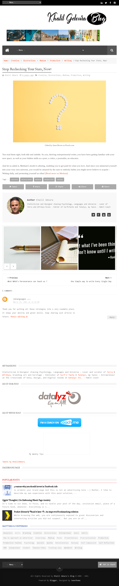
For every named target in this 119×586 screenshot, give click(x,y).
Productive (55, 61)
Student (26, 548)
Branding (27, 533)
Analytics (7, 533)
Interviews (40, 538)
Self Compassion (88, 543)
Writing (68, 61)
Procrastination (88, 538)
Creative (15, 61)
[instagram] (115, 3)
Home (6, 61)
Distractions (29, 61)
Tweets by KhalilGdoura (13, 462)
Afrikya (6, 375)
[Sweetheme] (93, 214)
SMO (4, 548)
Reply (112, 317)
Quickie (40, 543)
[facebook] (110, 3)
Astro (17, 533)
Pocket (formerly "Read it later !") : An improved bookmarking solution (46, 511)
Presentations (71, 538)
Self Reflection (106, 543)
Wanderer (68, 548)
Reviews (74, 543)
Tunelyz (82, 375)
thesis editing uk (19, 317)
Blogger (53, 581)
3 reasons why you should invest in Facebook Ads (35, 486)
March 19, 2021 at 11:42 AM (26, 302)
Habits (85, 533)
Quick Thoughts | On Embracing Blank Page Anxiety (26, 500)
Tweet (14, 187)
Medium (43, 61)
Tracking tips (55, 548)
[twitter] (106, 3)
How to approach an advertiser (18, 538)
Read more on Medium (56, 173)
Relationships (62, 543)
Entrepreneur (65, 533)
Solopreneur (14, 548)
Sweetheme (75, 581)
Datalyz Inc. (75, 378)
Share (37, 187)
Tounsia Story (39, 548)
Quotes (50, 543)
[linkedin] (102, 3)
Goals (76, 533)
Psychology (29, 543)
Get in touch (108, 565)
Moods (59, 538)
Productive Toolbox (12, 543)
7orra (110, 372)
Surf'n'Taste (67, 375)
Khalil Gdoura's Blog (64, 576)
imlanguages (19, 299)
